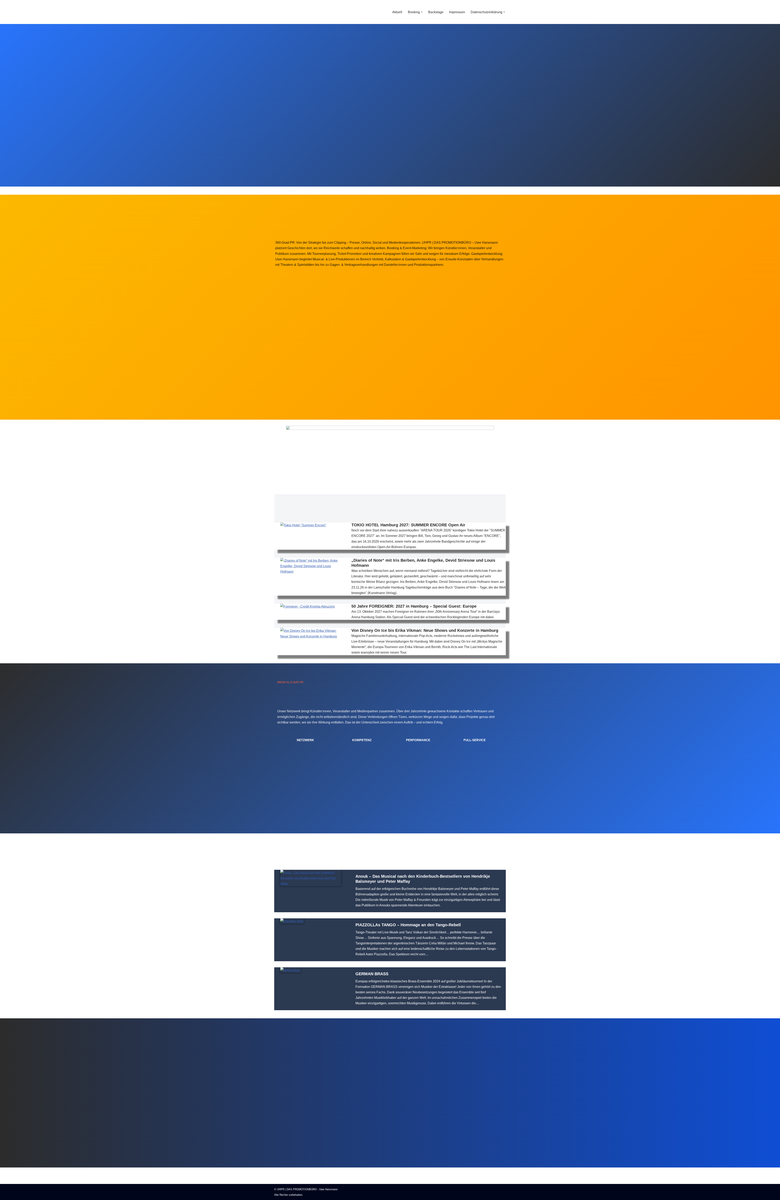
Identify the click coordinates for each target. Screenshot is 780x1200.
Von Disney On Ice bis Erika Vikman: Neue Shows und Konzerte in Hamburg (424, 630)
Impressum (457, 12)
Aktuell (397, 12)
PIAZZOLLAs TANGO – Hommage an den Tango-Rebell (408, 925)
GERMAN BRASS (371, 974)
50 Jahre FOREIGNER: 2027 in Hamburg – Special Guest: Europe (414, 606)
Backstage (435, 12)
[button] (421, 12)
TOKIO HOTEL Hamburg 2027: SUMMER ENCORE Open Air (408, 525)
